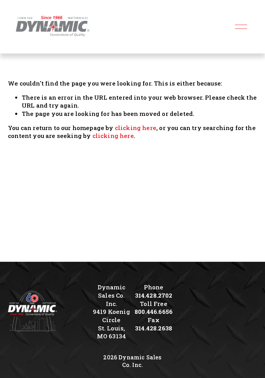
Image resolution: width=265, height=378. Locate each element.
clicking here (135, 128)
